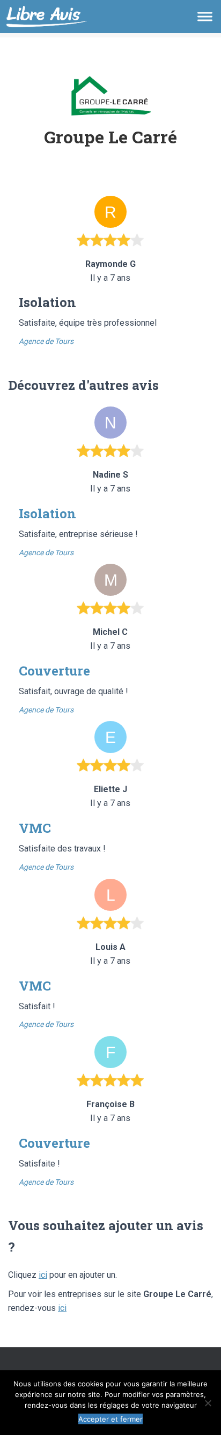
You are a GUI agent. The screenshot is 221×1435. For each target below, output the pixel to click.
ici (43, 1275)
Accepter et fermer (110, 1419)
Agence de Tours (46, 341)
